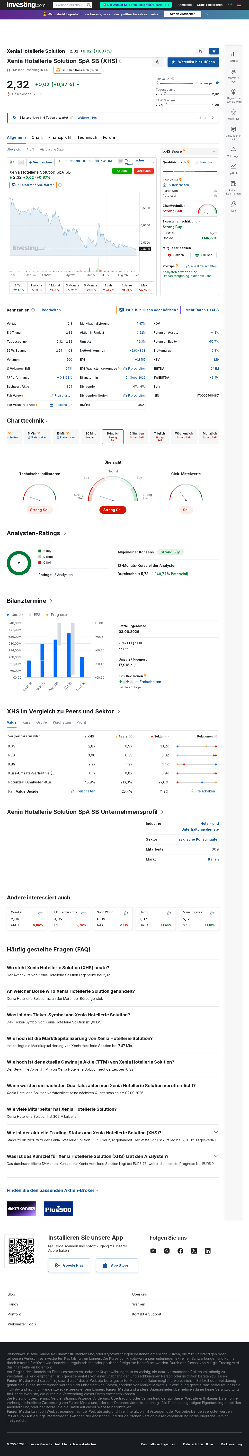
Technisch (87, 137)
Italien (213, 859)
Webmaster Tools (22, 1324)
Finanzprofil (59, 137)
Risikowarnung (231, 1444)
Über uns (139, 1294)
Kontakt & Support (146, 1314)
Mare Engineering (195, 912)
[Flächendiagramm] (21, 162)
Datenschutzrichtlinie (198, 1444)
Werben (138, 1304)
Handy (13, 1304)
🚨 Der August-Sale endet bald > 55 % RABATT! (136, 5)
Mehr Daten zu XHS (202, 310)
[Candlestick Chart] (11, 162)
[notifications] (230, 4)
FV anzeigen (204, 83)
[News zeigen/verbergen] (121, 161)
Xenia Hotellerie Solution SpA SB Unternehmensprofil (82, 811)
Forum (109, 137)
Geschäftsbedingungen (158, 1444)
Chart (37, 137)
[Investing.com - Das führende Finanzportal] (26, 4)
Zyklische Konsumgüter (198, 839)
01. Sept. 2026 (135, 377)
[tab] (37, 436)
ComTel (16, 912)
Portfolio (14, 1314)
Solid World (105, 912)
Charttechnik (25, 420)
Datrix (144, 912)
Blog (11, 1294)
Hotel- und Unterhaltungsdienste (200, 826)
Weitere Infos (87, 117)
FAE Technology (65, 912)
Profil (30, 149)
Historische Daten (52, 149)
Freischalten (85, 791)
